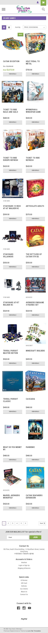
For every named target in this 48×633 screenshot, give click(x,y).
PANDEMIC (30, 447)
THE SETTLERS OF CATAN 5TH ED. (34, 255)
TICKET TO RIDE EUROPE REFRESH (10, 159)
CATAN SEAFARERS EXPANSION (34, 496)
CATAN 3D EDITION (11, 61)
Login (20, 565)
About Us (24, 592)
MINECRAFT (29, 345)
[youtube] (29, 608)
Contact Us (24, 594)
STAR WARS (6, 201)
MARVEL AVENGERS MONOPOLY (11, 496)
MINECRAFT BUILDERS (35, 351)
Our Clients (24, 589)
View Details (12, 74)
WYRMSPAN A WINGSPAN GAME (33, 110)
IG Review (24, 580)
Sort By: (18, 27)
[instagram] (24, 608)
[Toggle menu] (3, 9)
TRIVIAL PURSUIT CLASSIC (10, 400)
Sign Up (26, 565)
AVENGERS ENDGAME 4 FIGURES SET (35, 303)
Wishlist (24, 562)
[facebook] (18, 608)
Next (41, 523)
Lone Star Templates (34, 631)
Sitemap (18, 629)
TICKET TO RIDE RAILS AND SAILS (10, 110)
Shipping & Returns (24, 568)
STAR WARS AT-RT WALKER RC (11, 303)
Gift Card (24, 583)
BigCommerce (15, 631)
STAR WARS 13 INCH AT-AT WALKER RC (12, 207)
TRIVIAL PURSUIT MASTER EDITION (10, 352)
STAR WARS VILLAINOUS (8, 255)
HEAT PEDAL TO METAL (33, 62)
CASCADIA (30, 399)
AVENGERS (29, 297)
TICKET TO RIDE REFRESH (33, 159)
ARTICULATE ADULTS (35, 206)
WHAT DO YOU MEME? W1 (12, 448)
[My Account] (38, 2)
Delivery (24, 586)
